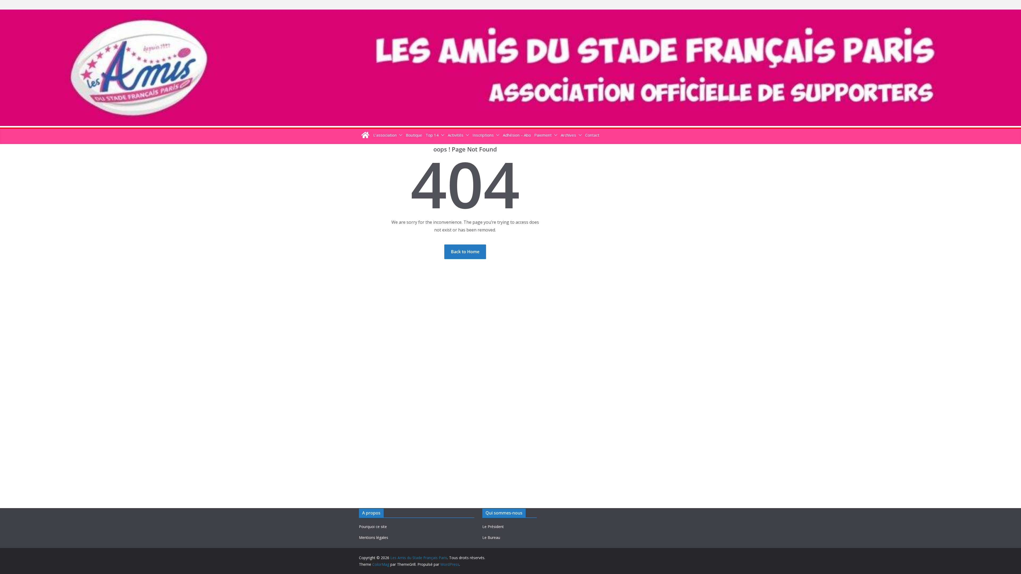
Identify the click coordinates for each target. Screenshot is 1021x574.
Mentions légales (373, 537)
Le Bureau (491, 537)
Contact (592, 135)
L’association (385, 135)
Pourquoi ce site (373, 526)
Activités (455, 135)
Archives (568, 135)
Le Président (493, 526)
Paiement (543, 135)
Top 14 (432, 135)
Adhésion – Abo (517, 135)
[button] (400, 135)
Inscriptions (483, 135)
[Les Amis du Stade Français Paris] (510, 13)
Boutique (414, 135)
